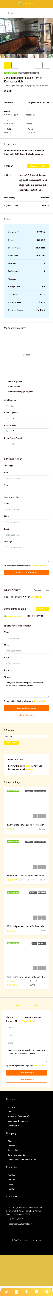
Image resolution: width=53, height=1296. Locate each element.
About (10, 1141)
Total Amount (10, 400)
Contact (11, 1146)
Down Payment (11, 412)
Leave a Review (11, 743)
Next (36, 1006)
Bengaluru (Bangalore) (18, 1121)
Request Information (27, 708)
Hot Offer (42, 892)
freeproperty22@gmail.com (20, 1224)
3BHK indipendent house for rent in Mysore (28, 926)
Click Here (36, 597)
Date (6, 472)
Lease (34, 943)
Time (6, 485)
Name (6, 503)
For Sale (11, 1180)
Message (8, 541)
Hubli (10, 1112)
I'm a (6, 670)
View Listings (42, 609)
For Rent (21, 73)
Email (6, 529)
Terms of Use (40, 566)
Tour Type (8, 465)
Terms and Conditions (18, 1155)
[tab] (7, 65)
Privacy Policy (14, 1150)
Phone (7, 516)
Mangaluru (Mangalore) (18, 1116)
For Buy (11, 1189)
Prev (17, 1006)
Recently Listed (32, 73)
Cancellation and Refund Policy (22, 1160)
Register (30, 769)
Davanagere (13, 1126)
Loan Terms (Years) (13, 438)
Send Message (26, 715)
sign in (29, 766)
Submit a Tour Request (27, 572)
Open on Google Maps (38, 166)
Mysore (11, 1107)
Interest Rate (10, 425)
